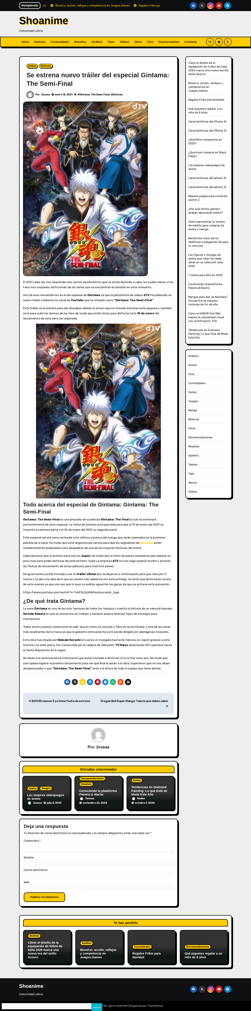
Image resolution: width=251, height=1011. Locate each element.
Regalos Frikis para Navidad (206, 99)
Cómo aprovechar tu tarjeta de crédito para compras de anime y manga (206, 225)
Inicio (25, 41)
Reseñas (80, 41)
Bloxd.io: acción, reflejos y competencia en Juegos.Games (205, 87)
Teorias (193, 464)
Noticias (40, 41)
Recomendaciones (92, 778)
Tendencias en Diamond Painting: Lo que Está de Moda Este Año (149, 790)
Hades (141, 798)
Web (26, 882)
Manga (192, 410)
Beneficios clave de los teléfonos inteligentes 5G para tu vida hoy (208, 242)
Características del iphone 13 (207, 187)
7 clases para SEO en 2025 (205, 275)
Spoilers (193, 455)
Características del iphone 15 (207, 178)
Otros (138, 41)
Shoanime (43, 20)
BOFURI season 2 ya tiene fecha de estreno (60, 701)
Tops (111, 41)
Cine (150, 41)
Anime (32, 65)
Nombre (29, 857)
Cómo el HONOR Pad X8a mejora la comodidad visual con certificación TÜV (206, 317)
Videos (124, 41)
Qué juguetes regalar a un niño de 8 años (203, 955)
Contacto (190, 41)
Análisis (97, 41)
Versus (192, 482)
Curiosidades (60, 41)
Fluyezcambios (168, 41)
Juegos (45, 788)
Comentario (32, 840)
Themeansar (155, 1005)
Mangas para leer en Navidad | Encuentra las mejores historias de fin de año (208, 300)
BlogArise (135, 1005)
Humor (192, 392)
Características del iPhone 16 (207, 121)
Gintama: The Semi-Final (94, 94)
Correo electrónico (35, 870)
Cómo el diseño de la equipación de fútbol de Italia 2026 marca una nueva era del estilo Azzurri (45, 950)
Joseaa (45, 94)
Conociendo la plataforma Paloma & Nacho (98, 792)
